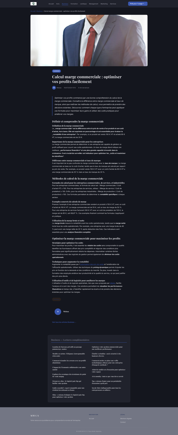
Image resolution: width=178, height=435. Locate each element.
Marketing (104, 4)
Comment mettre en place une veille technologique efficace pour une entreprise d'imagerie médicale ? (107, 363)
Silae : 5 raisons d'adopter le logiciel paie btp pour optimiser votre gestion (68, 396)
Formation (74, 4)
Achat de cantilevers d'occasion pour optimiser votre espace (108, 371)
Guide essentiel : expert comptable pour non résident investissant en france (68, 389)
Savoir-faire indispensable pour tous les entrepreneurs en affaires (106, 389)
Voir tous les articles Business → (64, 322)
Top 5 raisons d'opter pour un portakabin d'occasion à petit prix (106, 382)
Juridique (83, 4)
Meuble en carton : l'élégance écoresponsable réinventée (68, 355)
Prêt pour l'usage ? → (138, 4)
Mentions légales (126, 418)
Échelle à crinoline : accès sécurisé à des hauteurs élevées (106, 355)
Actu (57, 4)
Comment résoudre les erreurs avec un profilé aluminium (69, 362)
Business (65, 4)
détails (112, 283)
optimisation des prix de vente (92, 264)
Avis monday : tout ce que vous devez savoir (107, 376)
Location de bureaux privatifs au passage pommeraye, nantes (67, 348)
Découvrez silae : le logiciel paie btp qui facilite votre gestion (66, 382)
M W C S (34, 415)
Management (93, 4)
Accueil (51, 4)
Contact (123, 422)
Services (113, 4)
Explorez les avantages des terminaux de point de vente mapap (69, 375)
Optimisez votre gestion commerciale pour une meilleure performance (107, 348)
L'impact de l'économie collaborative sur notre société (69, 368)
